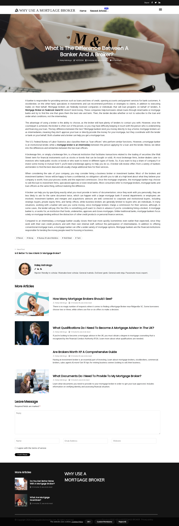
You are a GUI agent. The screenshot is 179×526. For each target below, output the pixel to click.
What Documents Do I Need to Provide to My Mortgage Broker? (97, 376)
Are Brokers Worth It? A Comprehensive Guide (85, 352)
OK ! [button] (88, 522)
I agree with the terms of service (31, 448)
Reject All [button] (122, 522)
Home (83, 10)
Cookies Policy (77, 522)
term (79, 238)
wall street (68, 238)
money (31, 238)
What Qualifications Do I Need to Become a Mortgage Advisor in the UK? (103, 328)
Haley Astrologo (66, 60)
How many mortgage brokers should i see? (82, 299)
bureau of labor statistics (48, 238)
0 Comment (116, 60)
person (20, 238)
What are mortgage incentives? (40, 498)
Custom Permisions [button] (104, 522)
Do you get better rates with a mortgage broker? (42, 482)
